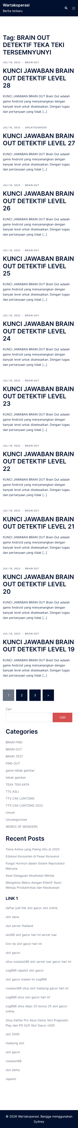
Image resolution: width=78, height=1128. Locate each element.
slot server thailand (19, 926)
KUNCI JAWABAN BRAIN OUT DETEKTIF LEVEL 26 (38, 201)
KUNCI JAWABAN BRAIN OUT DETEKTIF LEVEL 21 (38, 522)
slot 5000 (13, 1034)
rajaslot (23, 970)
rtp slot (17, 944)
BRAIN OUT (32, 62)
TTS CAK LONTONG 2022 (24, 805)
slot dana (12, 917)
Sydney (39, 1121)
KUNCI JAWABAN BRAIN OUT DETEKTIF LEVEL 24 (38, 331)
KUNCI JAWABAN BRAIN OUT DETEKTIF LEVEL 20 (38, 584)
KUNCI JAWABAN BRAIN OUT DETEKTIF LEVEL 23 (38, 396)
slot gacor (34, 908)
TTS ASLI (12, 791)
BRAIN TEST (14, 756)
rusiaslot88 (14, 1061)
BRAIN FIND (14, 742)
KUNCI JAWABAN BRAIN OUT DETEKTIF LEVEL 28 (38, 78)
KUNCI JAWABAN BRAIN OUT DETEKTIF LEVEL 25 (38, 266)
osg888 (41, 979)
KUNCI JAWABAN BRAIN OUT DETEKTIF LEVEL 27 (39, 139)
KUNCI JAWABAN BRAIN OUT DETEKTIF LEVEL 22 (38, 461)
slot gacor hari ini (28, 935)
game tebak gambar (20, 770)
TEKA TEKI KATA (17, 784)
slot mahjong (39, 988)
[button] (65, 8)
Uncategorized (36, 127)
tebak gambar (16, 777)
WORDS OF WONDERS (22, 826)
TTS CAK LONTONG (20, 798)
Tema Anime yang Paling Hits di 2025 (33, 849)
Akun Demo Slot (41, 1020)
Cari (9, 709)
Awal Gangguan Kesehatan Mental (30, 875)
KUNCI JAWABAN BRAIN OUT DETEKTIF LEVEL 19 (39, 645)
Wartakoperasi (16, 5)
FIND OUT (13, 763)
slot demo (13, 1070)
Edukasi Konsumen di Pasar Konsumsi (32, 856)
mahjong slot (15, 1043)
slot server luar (40, 961)
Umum (10, 812)
